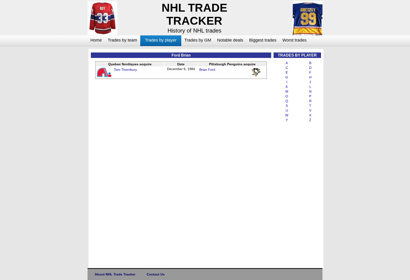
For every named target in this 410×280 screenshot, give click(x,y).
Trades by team (122, 40)
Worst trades (294, 40)
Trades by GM (197, 40)
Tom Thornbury (125, 69)
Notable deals (230, 40)
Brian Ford (207, 69)
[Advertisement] (69, 120)
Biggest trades (262, 40)
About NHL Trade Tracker (115, 274)
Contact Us (156, 274)
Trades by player (161, 40)
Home (96, 40)
